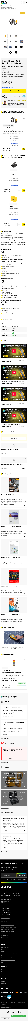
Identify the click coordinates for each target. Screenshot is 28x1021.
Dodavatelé (4, 969)
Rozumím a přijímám (18, 1016)
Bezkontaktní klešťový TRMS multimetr (11, 672)
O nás (3, 944)
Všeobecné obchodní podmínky (8, 960)
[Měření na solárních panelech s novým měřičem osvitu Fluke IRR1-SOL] (14, 640)
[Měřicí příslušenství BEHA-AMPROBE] (14, 523)
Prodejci (3, 971)
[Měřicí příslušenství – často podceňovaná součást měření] (14, 824)
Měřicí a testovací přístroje (7, 925)
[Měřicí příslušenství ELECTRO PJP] (14, 610)
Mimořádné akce (9, 743)
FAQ (2, 962)
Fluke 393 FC (6, 671)
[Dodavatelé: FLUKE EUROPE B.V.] (22, 13)
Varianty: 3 (5, 668)
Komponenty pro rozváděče (7, 929)
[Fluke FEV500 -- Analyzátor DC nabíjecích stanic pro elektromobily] (14, 798)
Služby (2, 933)
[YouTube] (7, 989)
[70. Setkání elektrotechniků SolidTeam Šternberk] (14, 728)
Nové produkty (4, 937)
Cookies (3, 981)
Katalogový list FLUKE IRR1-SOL (9, 449)
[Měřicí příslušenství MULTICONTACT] (14, 553)
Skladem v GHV (22, 683)
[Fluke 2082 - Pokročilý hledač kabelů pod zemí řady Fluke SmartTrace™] (14, 780)
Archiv (2, 939)
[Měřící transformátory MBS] (14, 842)
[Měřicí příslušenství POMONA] (14, 581)
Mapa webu (3, 983)
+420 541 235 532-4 (5, 908)
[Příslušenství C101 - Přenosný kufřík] (14, 164)
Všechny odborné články (7, 851)
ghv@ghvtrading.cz (5, 910)
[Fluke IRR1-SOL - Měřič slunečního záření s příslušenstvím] (13, 22)
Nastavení (6, 1018)
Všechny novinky (5, 808)
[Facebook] (2, 989)
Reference (3, 955)
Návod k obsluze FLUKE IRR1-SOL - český (12, 464)
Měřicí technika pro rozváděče (8, 931)
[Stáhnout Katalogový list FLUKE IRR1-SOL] (24, 453)
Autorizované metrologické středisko (9, 953)
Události (6, 701)
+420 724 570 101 (21, 100)
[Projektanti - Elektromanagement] (14, 712)
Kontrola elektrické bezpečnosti (8, 927)
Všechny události (5, 738)
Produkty (4, 922)
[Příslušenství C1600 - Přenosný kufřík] (14, 198)
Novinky (6, 767)
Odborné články (8, 812)
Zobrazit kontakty (5, 918)
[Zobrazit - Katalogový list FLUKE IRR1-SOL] (14, 445)
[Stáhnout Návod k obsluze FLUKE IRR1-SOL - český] (24, 468)
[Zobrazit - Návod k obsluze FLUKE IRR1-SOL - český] (14, 460)
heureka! (4, 996)
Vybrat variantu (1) (14, 91)
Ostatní (3, 978)
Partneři (4, 966)
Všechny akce (4, 762)
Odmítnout (6, 1016)
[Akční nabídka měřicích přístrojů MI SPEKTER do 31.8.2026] (14, 753)
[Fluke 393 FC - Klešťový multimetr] (14, 663)
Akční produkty (4, 935)
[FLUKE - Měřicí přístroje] (14, 492)
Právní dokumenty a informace (8, 957)
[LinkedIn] (4, 989)
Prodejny (3, 973)
